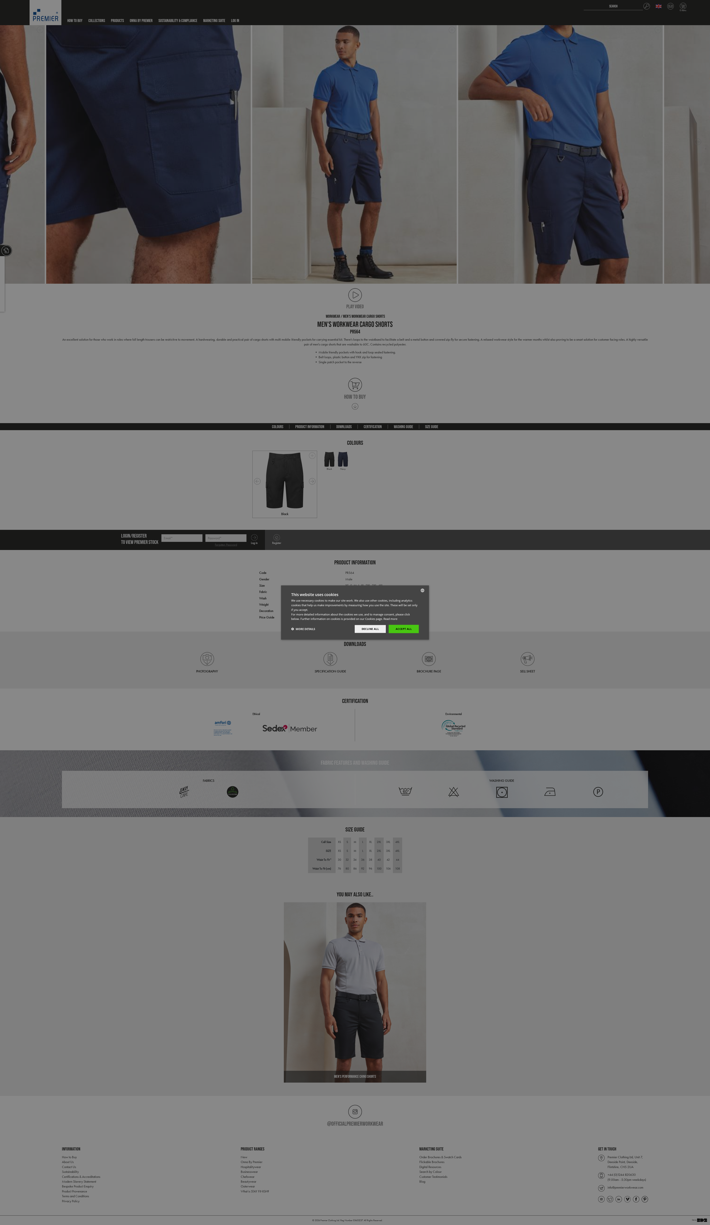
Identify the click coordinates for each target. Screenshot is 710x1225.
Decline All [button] (370, 629)
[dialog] (355, 612)
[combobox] (422, 590)
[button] (303, 629)
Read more (390, 619)
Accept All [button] (404, 629)
